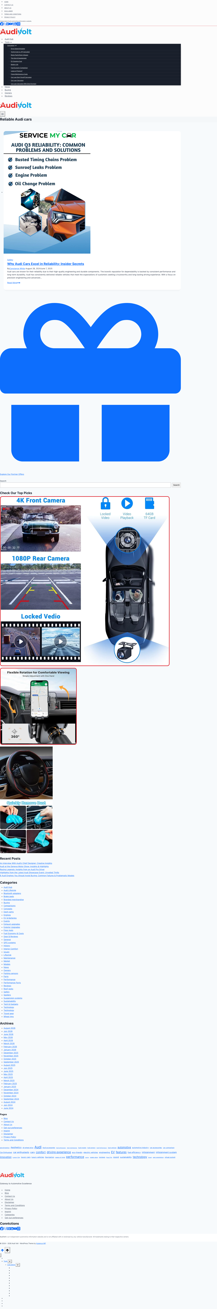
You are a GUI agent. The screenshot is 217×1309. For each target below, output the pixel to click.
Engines (7, 915)
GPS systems (10, 943)
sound (116, 1157)
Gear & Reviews (11, 936)
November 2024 (11, 1093)
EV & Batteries (10, 918)
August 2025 (9, 1065)
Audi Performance (102, 1148)
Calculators (11, 1265)
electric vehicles (91, 1152)
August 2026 (9, 1028)
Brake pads (9, 896)
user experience (158, 1157)
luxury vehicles (38, 1157)
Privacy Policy (10, 1137)
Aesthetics (16, 1147)
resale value (94, 1157)
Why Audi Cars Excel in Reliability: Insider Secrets (45, 264)
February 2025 (10, 1083)
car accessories (156, 1148)
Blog (6, 1118)
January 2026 (10, 1050)
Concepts (8, 909)
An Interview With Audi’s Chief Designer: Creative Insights (26, 863)
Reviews (7, 986)
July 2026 (8, 1031)
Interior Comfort (11, 949)
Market (7, 961)
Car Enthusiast (6, 1152)
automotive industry (140, 1148)
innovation (6, 1157)
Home (7, 1190)
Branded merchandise (14, 899)
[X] (5, 1228)
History (7, 946)
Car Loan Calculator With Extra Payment (25, 1296)
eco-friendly (77, 1152)
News (6, 967)
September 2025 (11, 1062)
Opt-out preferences (13, 1128)
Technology (9, 1007)
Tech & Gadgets (11, 1004)
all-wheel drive (28, 1148)
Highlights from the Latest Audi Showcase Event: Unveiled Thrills (29, 872)
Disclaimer (8, 1134)
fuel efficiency (134, 1152)
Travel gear (9, 1013)
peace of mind (60, 1157)
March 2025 (9, 1080)
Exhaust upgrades (12, 924)
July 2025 (8, 1068)
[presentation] (92, 193)
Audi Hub (8, 887)
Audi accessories (49, 1148)
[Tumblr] (7, 1228)
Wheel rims (9, 1016)
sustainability (126, 1157)
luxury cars (25, 1157)
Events (7, 921)
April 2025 (8, 1077)
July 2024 (8, 1105)
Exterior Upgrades (12, 927)
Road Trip (109, 1157)
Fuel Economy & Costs (14, 933)
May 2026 (8, 1037)
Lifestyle (7, 955)
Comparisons (9, 906)
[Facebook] (2, 1228)
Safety (10, 260)
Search (3, 481)
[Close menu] (0, 1255)
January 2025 (10, 1087)
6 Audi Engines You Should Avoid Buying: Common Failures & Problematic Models (37, 875)
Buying (7, 903)
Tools (5, 1261)
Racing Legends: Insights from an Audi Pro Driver (22, 869)
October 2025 (10, 1059)
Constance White (17, 268)
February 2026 (10, 1047)
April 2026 (8, 1040)
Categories (10, 1215)
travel (150, 1157)
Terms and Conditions (14, 1140)
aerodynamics (4, 1148)
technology (140, 1157)
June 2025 (8, 1071)
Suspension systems (13, 998)
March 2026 (9, 1043)
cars (32, 1152)
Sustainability (10, 1001)
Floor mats (8, 930)
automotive (124, 1147)
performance (75, 1157)
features (121, 1152)
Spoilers (7, 995)
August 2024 (9, 1102)
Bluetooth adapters (12, 893)
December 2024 (11, 1090)
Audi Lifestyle (10, 890)
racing (87, 1157)
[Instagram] (18, 1228)
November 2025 (11, 1056)
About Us (8, 1124)
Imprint (7, 1131)
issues (6, 952)
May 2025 (8, 1074)
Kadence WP (41, 1243)
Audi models (82, 1148)
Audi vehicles (112, 1148)
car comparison (168, 1148)
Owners (7, 970)
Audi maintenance (72, 1148)
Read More (13, 283)
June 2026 (8, 1034)
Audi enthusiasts (61, 1148)
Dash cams (9, 912)
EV (113, 1152)
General (7, 939)
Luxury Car (16, 1157)
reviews (102, 1157)
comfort (41, 1152)
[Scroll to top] (2, 1250)
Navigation (49, 1157)
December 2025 (11, 1053)
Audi (37, 1147)
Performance (9, 979)
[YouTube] (15, 1228)
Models (7, 964)
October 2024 (10, 1096)
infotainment (148, 1152)
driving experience (59, 1152)
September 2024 (11, 1099)
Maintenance (9, 958)
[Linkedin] (12, 1228)
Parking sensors (11, 973)
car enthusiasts (21, 1152)
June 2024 (8, 1108)
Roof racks (8, 989)
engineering (104, 1152)
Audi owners (91, 1148)
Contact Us (9, 1121)
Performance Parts (12, 983)
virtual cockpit (170, 1157)
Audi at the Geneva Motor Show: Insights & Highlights (24, 866)
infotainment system (166, 1152)
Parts (6, 976)
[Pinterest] (9, 1228)
